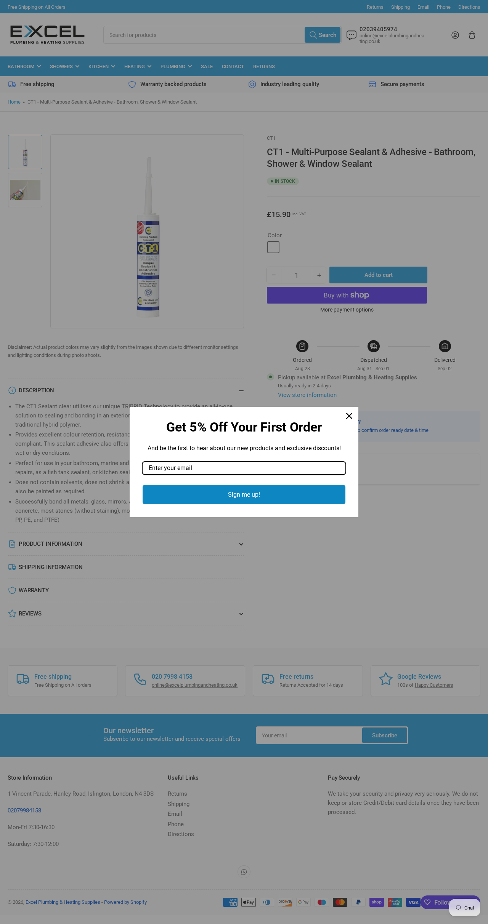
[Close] (349, 416)
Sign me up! (244, 494)
